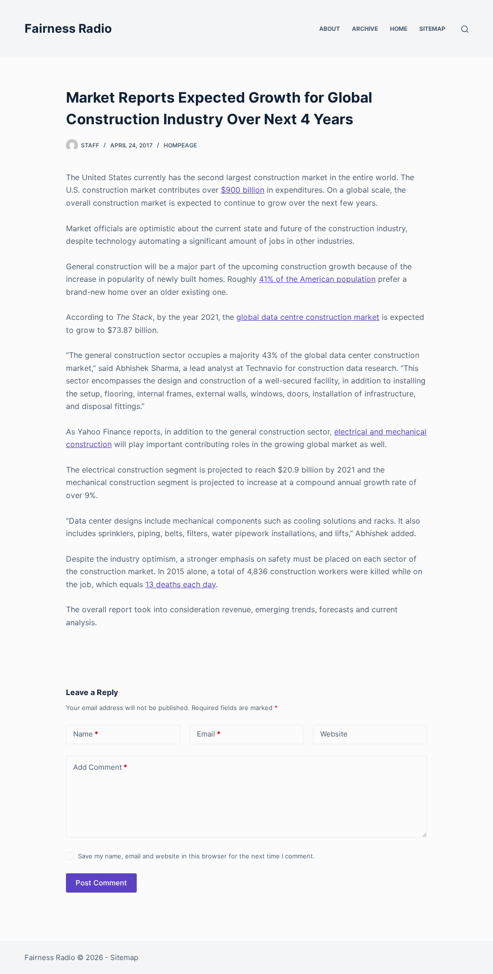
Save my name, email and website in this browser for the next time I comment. (196, 856)
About (329, 28)
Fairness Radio (68, 28)
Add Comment (100, 767)
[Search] (464, 29)
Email (209, 733)
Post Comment (101, 882)
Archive (365, 28)
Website (334, 733)
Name (85, 733)
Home (398, 28)
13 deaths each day (180, 584)
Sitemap (432, 28)
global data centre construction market (307, 317)
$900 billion (242, 190)
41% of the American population (317, 279)
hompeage (180, 145)
